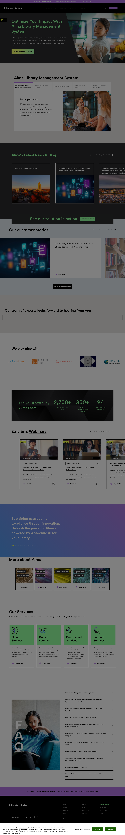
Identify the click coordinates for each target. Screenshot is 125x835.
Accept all (110, 829)
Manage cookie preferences (82, 829)
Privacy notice (34, 829)
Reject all (97, 829)
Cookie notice (23, 829)
